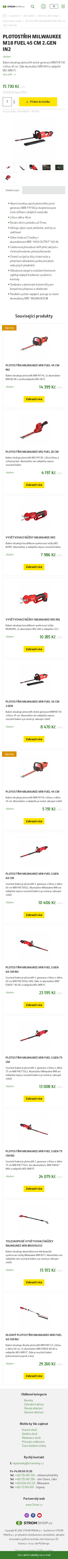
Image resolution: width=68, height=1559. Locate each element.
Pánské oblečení (33, 1408)
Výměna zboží (29, 1434)
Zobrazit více (34, 399)
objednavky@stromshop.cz (28, 1463)
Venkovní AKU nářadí (48, 15)
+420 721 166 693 (24, 1487)
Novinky (28, 1400)
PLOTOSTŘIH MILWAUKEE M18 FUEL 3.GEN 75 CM (34, 1060)
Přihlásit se (43, 6)
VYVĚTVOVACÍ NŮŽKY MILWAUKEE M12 (30, 537)
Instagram (26, 1515)
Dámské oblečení (33, 1412)
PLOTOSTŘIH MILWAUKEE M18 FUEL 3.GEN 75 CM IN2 (34, 1153)
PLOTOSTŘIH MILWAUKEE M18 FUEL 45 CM (32, 791)
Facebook (33, 1515)
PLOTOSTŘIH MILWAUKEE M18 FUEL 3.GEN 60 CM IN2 (32, 969)
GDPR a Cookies (45, 1550)
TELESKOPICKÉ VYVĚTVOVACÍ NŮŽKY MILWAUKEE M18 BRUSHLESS (29, 1243)
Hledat (30, 6)
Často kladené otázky (34, 1445)
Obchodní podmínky (25, 1550)
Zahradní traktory (34, 1404)
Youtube (39, 1515)
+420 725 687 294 (25, 1475)
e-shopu (30, 1543)
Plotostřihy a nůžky (12, 21)
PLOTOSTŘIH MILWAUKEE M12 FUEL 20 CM (32, 451)
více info (7, 74)
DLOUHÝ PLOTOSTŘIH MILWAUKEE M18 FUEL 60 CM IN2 (34, 1337)
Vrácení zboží (29, 1430)
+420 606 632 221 (25, 1483)
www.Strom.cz (34, 1504)
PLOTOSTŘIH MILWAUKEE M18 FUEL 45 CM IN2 (32, 367)
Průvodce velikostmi (33, 1441)
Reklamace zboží (31, 1437)
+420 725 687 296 (25, 1479)
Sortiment (14, 15)
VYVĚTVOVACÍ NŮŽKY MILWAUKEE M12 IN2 (33, 619)
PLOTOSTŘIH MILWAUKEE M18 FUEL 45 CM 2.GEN (32, 704)
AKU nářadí (28, 15)
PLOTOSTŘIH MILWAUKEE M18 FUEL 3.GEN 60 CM (32, 876)
